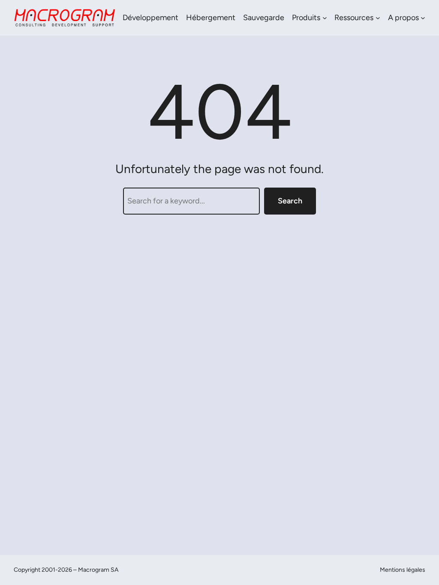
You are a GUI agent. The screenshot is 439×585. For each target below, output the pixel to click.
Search (290, 201)
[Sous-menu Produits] (324, 17)
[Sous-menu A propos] (423, 17)
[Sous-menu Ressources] (378, 17)
